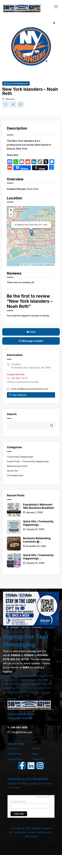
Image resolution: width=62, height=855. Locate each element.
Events (35, 748)
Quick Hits (12, 470)
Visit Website (19, 394)
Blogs (35, 753)
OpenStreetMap (37, 264)
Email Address (18, 801)
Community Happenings (20, 456)
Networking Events (17, 466)
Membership (14, 753)
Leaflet (25, 264)
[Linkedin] (31, 765)
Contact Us (38, 759)
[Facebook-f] (22, 765)
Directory (13, 748)
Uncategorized (15, 475)
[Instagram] (40, 765)
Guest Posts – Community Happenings (28, 461)
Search (51, 425)
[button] (31, 233)
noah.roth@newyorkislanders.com (29, 388)
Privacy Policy (15, 759)
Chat (33, 331)
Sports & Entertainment (17, 83)
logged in (26, 315)
